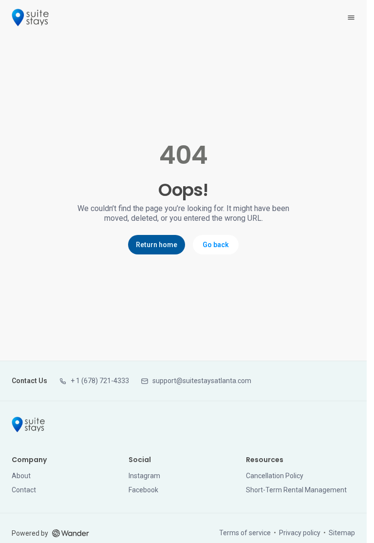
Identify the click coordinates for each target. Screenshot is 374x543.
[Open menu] (351, 17)
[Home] (28, 424)
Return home (156, 245)
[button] (94, 381)
